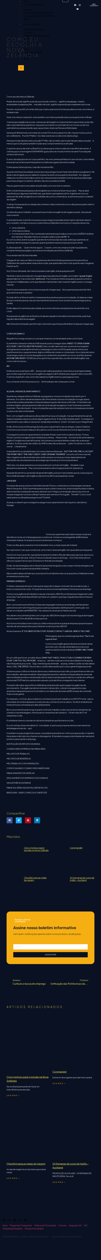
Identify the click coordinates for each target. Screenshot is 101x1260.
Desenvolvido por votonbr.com (67, 1236)
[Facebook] (75, 5)
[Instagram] (80, 5)
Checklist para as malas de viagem (35, 879)
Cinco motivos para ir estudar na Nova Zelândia (36, 849)
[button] (9, 820)
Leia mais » (13, 1095)
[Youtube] (77, 9)
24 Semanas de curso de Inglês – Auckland (82, 879)
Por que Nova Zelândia (33, 4)
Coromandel (76, 847)
